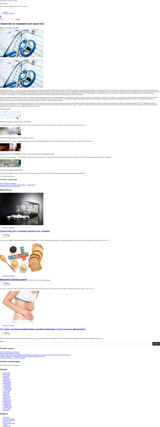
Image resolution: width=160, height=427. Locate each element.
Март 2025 (6, 398)
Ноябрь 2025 (6, 386)
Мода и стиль (7, 421)
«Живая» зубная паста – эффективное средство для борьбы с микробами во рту (22, 356)
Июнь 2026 (6, 376)
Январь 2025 (6, 401)
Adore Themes (46, 280)
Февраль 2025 (7, 399)
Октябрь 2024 (7, 405)
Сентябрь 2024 (7, 407)
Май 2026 (6, 377)
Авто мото (6, 417)
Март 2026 (6, 380)
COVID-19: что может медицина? (9, 352)
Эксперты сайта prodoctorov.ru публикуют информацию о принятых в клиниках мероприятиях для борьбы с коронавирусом (35, 355)
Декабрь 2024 (7, 402)
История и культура (8, 13)
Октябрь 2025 (7, 388)
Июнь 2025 (6, 394)
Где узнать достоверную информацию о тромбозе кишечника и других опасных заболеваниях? (43, 329)
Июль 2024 (6, 410)
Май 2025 (6, 395)
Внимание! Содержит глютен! (13, 279)
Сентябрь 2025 (7, 389)
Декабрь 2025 (7, 385)
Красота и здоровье (10, 183)
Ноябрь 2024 (6, 404)
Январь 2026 (6, 383)
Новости (5, 12)
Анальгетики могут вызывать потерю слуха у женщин (25, 231)
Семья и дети (7, 426)
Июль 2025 (6, 392)
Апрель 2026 (7, 379)
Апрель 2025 (7, 396)
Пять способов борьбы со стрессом (10, 353)
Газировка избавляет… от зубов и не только (12, 358)
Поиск (2, 341)
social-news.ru (4, 3)
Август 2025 (6, 391)
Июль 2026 (6, 374)
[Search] (0, 18)
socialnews (16, 27)
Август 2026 (6, 373)
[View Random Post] (0, 16)
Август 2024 (6, 408)
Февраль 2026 (7, 382)
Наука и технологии (9, 423)
